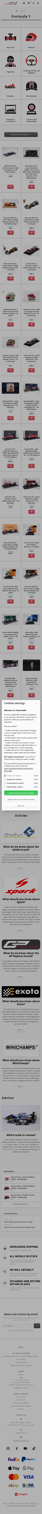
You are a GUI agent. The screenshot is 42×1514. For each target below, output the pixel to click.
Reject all (21, 806)
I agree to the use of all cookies (21, 793)
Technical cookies (14, 776)
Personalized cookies (15, 783)
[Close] (36, 703)
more (36, 776)
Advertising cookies (15, 787)
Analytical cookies (14, 779)
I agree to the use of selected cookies (21, 799)
